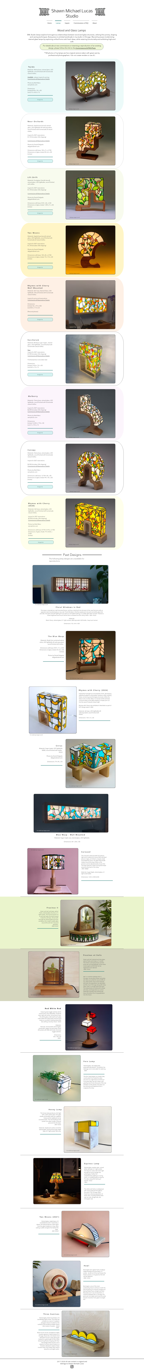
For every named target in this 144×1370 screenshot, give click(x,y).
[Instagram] (72, 1367)
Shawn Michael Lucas (72, 11)
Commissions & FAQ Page (86, 48)
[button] (90, 85)
